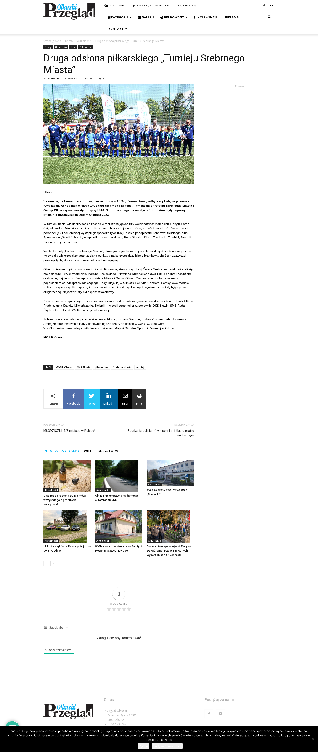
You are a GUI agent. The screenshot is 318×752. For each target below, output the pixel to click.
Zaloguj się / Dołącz (187, 5)
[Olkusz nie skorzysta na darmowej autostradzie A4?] (118, 476)
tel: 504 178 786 (115, 724)
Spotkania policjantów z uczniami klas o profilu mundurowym (161, 433)
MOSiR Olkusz (64, 367)
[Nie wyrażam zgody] (312, 739)
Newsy (69, 41)
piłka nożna (101, 367)
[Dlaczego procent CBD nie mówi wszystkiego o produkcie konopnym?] (67, 476)
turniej (140, 367)
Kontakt (116, 29)
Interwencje (206, 17)
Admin (55, 78)
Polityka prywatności (167, 746)
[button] (269, 17)
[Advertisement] (118, 350)
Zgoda (143, 746)
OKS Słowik (83, 367)
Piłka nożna (86, 47)
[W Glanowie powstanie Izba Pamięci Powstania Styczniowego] (118, 526)
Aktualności (84, 41)
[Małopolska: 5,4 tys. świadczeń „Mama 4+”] (170, 473)
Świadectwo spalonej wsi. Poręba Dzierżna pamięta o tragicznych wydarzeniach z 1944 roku (169, 551)
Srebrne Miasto (122, 367)
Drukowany (173, 17)
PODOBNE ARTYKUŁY (61, 451)
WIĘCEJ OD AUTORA (101, 451)
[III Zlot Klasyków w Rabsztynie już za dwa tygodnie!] (67, 526)
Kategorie (119, 17)
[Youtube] (271, 6)
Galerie (147, 17)
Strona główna (52, 41)
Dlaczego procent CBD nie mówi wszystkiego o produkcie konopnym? (64, 500)
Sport (73, 47)
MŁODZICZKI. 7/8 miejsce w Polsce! (69, 431)
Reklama (231, 17)
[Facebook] (264, 6)
